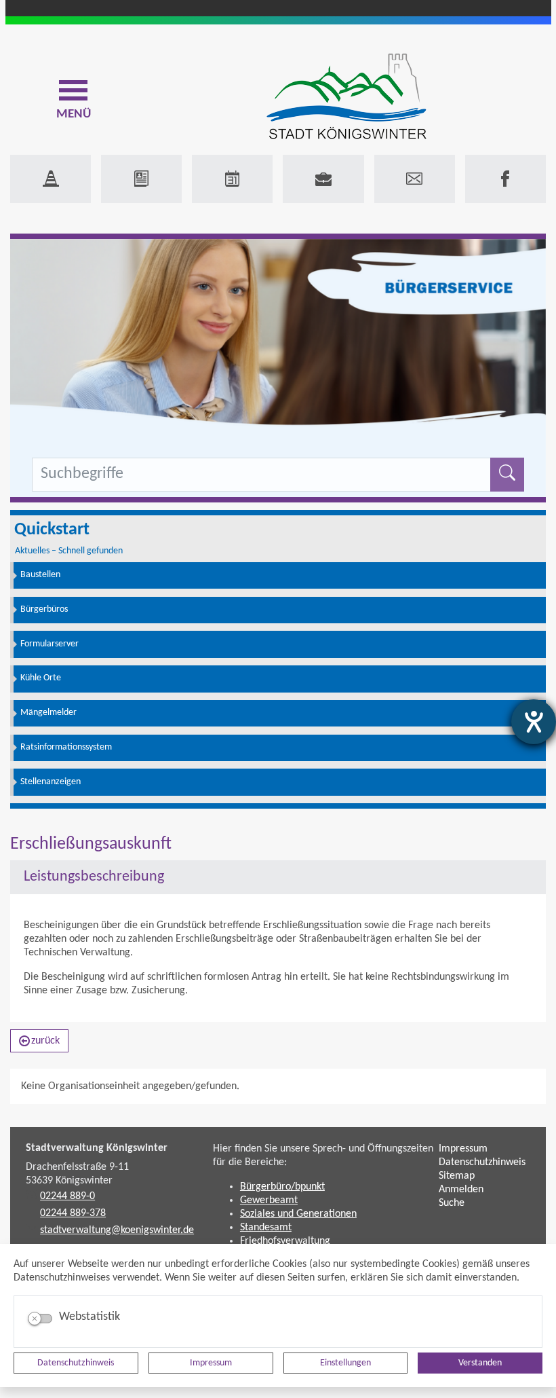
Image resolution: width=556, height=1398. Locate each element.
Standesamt (266, 1227)
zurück (45, 1040)
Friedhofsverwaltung (285, 1241)
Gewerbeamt (269, 1200)
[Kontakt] (414, 179)
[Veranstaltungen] (232, 179)
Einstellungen (345, 1363)
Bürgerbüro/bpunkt (282, 1186)
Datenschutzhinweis (75, 1363)
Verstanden (480, 1363)
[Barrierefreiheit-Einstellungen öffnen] (533, 721)
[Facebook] (505, 179)
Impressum (211, 1363)
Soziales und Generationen (298, 1214)
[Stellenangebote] (323, 179)
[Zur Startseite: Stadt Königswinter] (346, 97)
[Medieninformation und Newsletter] (141, 179)
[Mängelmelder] (50, 179)
